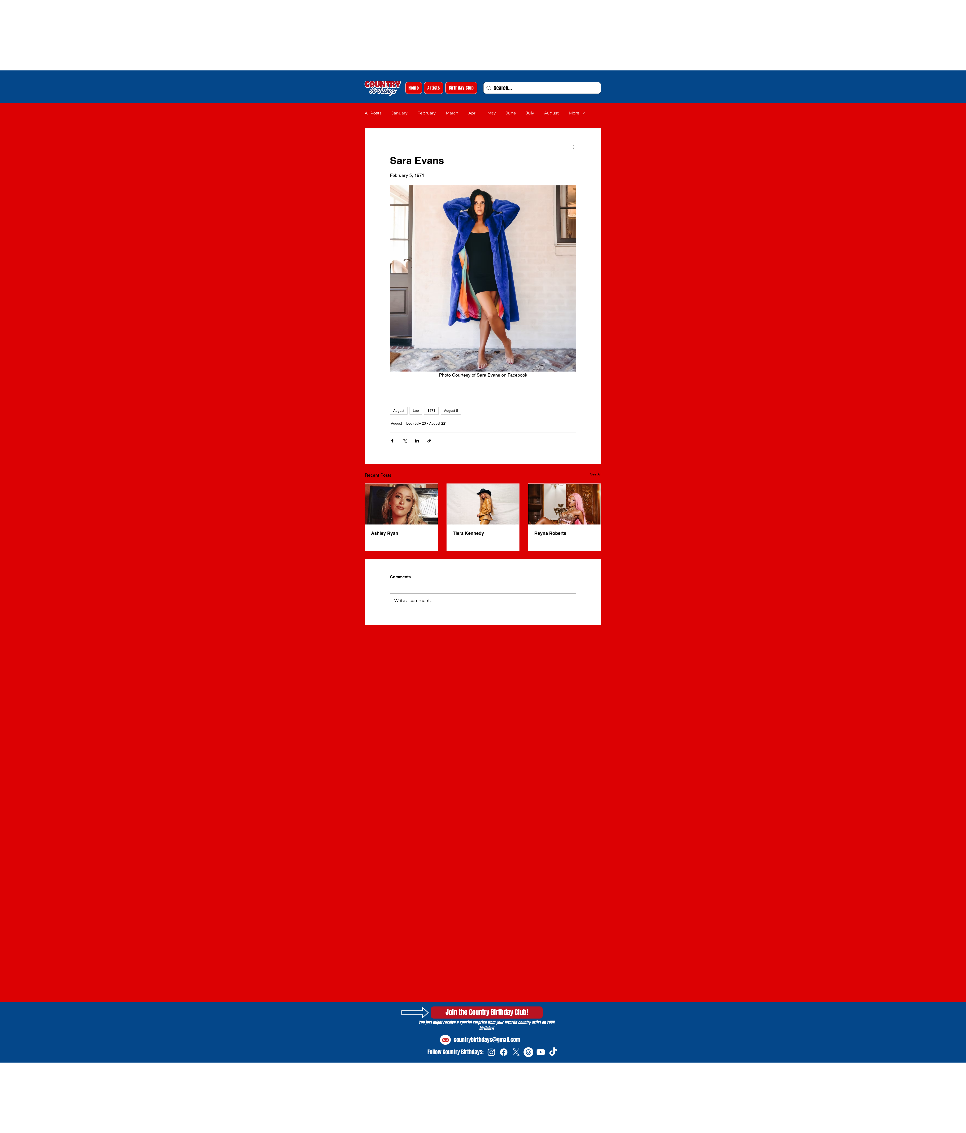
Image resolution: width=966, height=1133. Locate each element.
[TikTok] (553, 1052)
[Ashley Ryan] (401, 504)
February (427, 113)
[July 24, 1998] (483, 504)
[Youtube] (541, 1052)
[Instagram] (491, 1052)
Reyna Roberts (550, 533)
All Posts (373, 113)
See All (595, 474)
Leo (416, 411)
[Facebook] (504, 1052)
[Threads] (528, 1052)
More (574, 113)
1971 (431, 411)
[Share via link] (429, 440)
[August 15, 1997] (564, 504)
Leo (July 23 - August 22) (426, 423)
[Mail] (445, 1040)
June (511, 113)
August (551, 113)
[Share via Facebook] (392, 440)
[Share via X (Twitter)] (404, 440)
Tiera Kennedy (468, 533)
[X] (516, 1052)
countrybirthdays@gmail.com (487, 1040)
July (530, 113)
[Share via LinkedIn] (417, 440)
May (492, 113)
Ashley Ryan (384, 533)
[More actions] (573, 147)
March (452, 113)
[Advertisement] (151, 35)
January (400, 113)
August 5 (451, 411)
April (472, 113)
